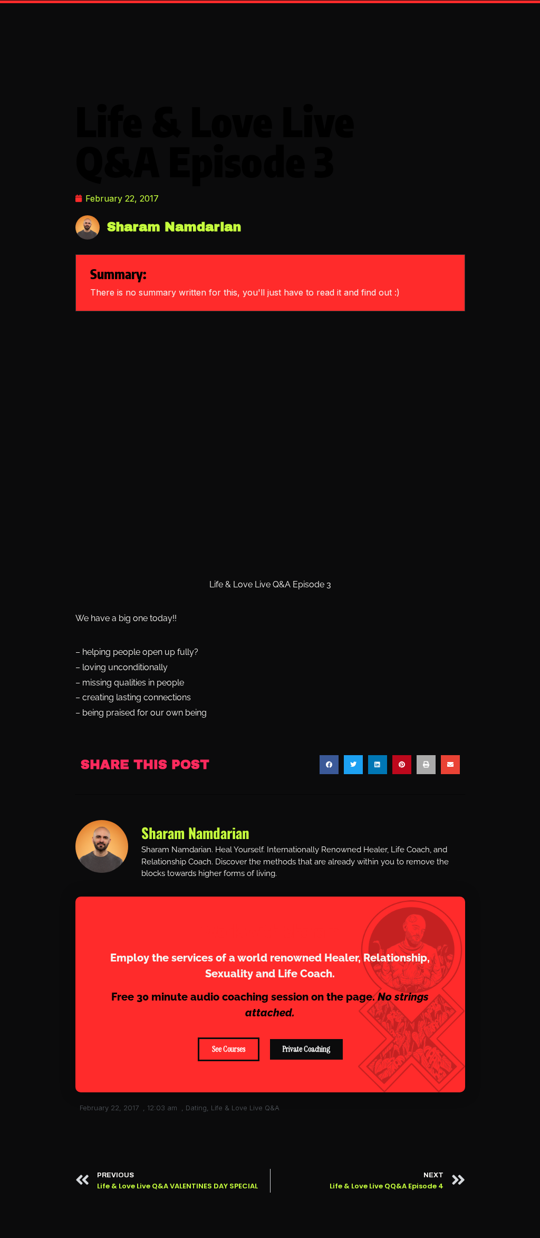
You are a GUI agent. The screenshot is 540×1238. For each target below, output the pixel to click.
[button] (329, 764)
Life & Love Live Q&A (245, 1107)
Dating (196, 1107)
